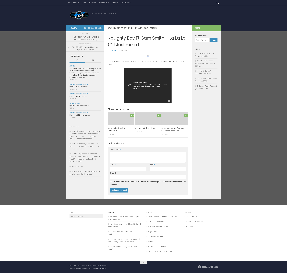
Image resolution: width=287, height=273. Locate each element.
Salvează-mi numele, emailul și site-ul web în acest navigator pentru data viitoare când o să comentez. (148, 183)
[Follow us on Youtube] (88, 28)
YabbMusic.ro (191, 226)
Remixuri (92, 3)
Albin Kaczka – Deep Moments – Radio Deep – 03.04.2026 (205, 63)
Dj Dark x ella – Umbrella (79, 105)
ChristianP (114, 50)
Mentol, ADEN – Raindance (80, 115)
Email (152, 165)
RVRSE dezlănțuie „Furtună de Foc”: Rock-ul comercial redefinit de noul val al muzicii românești (85, 146)
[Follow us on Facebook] (85, 28)
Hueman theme (100, 268)
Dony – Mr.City (77, 166)
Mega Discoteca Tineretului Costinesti (163, 216)
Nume (113, 165)
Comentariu (115, 150)
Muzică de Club (82, 84)
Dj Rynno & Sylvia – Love (145, 128)
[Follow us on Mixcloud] (92, 28)
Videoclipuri (104, 3)
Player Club (152, 231)
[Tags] (93, 60)
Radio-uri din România (195, 221)
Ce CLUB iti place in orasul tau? (160, 251)
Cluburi (115, 3)
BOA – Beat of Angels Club (158, 226)
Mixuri (84, 3)
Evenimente (126, 3)
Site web (113, 173)
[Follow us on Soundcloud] (99, 28)
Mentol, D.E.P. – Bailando (79, 87)
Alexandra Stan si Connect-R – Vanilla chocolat (173, 129)
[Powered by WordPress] (79, 268)
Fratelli (150, 241)
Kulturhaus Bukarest (156, 236)
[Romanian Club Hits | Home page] (79, 15)
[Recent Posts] (77, 60)
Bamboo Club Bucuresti (157, 246)
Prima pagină (73, 3)
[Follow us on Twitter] (96, 28)
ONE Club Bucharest (156, 221)
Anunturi (73, 66)
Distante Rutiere (192, 216)
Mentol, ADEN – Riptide (78, 96)
